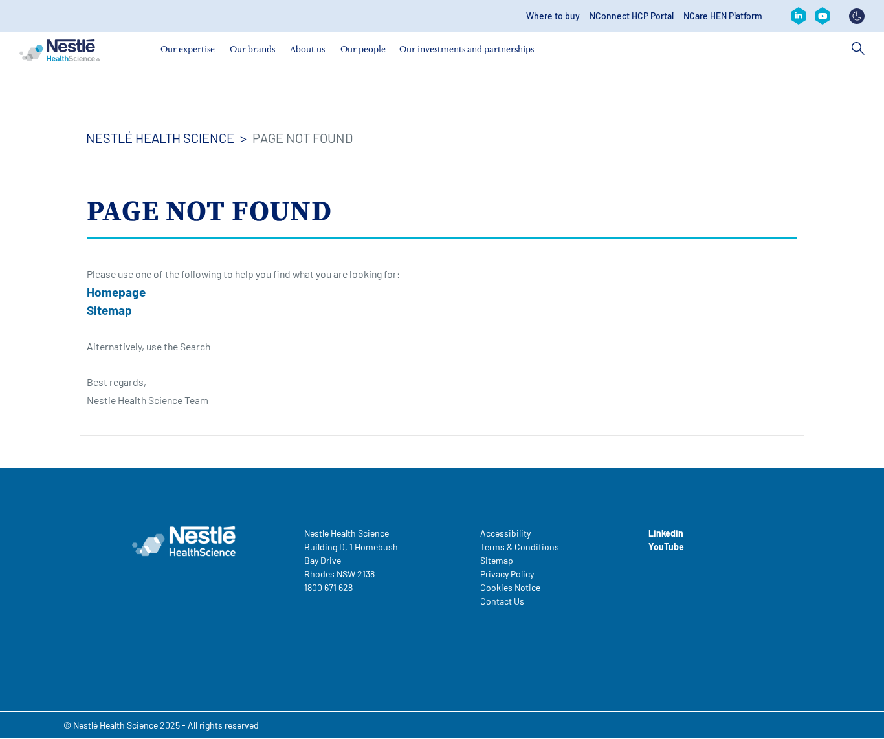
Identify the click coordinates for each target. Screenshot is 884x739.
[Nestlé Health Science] (59, 50)
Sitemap (109, 310)
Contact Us (502, 600)
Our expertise (187, 49)
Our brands (252, 49)
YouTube (666, 546)
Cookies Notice (510, 587)
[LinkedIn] (798, 16)
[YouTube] (822, 16)
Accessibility (505, 533)
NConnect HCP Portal (632, 16)
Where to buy (553, 16)
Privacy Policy (507, 573)
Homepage (116, 291)
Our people (363, 49)
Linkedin (665, 533)
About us (307, 49)
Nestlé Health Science (160, 137)
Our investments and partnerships (466, 49)
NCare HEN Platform (722, 16)
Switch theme (857, 16)
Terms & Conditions (519, 546)
